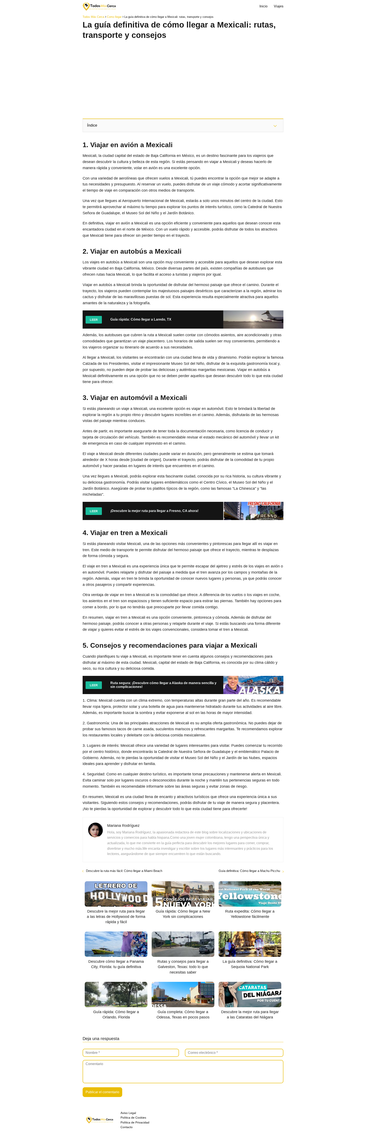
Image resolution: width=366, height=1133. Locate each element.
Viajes (278, 6)
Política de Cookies (133, 1117)
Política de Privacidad (135, 1122)
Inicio (263, 6)
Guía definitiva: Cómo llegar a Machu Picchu (249, 871)
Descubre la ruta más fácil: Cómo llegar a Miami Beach (124, 871)
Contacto (127, 1127)
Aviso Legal (128, 1113)
